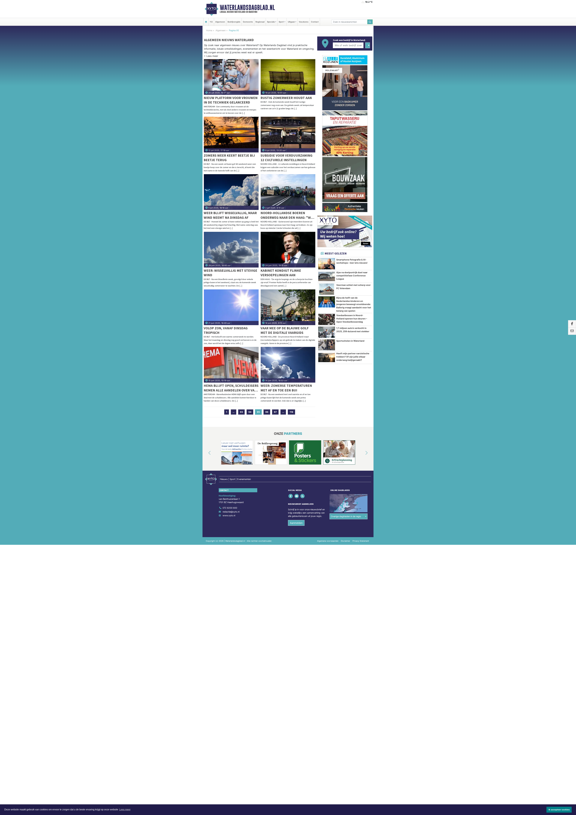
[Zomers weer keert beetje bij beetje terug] (231, 134)
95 (259, 412)
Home (209, 30)
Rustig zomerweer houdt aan (286, 98)
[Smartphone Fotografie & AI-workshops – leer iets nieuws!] (326, 263)
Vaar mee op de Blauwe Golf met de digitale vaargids (285, 330)
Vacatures (303, 22)
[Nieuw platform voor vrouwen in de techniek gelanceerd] (231, 77)
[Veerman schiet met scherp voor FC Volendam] (326, 289)
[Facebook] (291, 496)
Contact (315, 22)
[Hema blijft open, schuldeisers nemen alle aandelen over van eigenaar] (231, 365)
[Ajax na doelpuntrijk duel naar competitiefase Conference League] (326, 276)
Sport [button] (281, 22)
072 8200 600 (230, 508)
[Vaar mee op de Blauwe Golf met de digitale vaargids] (288, 307)
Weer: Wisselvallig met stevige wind (230, 272)
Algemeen (220, 22)
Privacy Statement (360, 541)
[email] (572, 331)
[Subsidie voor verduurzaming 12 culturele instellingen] (288, 134)
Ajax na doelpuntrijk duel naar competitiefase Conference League (352, 275)
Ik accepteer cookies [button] (559, 809)
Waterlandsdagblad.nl (247, 7)
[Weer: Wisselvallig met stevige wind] (231, 250)
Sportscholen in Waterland (350, 341)
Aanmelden (296, 522)
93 (241, 412)
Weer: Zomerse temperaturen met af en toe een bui (286, 387)
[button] (211, 56)
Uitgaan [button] (291, 22)
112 (211, 22)
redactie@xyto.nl (231, 511)
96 (266, 412)
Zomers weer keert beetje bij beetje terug (229, 157)
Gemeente (248, 22)
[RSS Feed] (303, 496)
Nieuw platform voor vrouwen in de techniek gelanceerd (231, 100)
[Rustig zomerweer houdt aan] (288, 77)
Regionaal (259, 22)
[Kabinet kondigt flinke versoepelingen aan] (288, 250)
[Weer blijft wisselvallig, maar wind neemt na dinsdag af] (231, 192)
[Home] (206, 22)
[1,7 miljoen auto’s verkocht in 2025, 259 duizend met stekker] (326, 332)
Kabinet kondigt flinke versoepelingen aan (281, 272)
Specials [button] (271, 22)
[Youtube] (297, 496)
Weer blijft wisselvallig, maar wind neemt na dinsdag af (230, 215)
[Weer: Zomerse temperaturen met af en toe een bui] (288, 365)
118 (291, 412)
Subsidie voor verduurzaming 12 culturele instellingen (286, 157)
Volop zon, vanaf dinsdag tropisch (226, 330)
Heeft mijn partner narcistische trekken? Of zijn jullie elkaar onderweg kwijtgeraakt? (352, 356)
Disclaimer (345, 541)
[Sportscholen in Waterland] (326, 345)
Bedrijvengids (234, 22)
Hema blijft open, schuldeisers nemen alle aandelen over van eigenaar (231, 387)
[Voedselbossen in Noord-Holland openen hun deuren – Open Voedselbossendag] (326, 319)
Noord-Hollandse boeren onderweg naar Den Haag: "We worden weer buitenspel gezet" (287, 215)
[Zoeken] (370, 22)
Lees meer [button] (124, 809)
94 (249, 412)
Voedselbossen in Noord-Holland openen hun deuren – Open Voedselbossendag (351, 318)
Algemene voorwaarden (327, 541)
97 (275, 412)
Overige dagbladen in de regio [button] (346, 516)
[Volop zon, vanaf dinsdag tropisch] (231, 307)
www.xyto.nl (229, 515)
